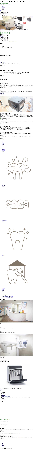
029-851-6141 (1, 36)
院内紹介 (1, 389)
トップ (2, 443)
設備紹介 (3, 8)
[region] (16, 47)
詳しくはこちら (2, 93)
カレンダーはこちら (2, 62)
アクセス (3, 9)
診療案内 (3, 6)
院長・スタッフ (3, 7)
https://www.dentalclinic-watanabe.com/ (6, 396)
